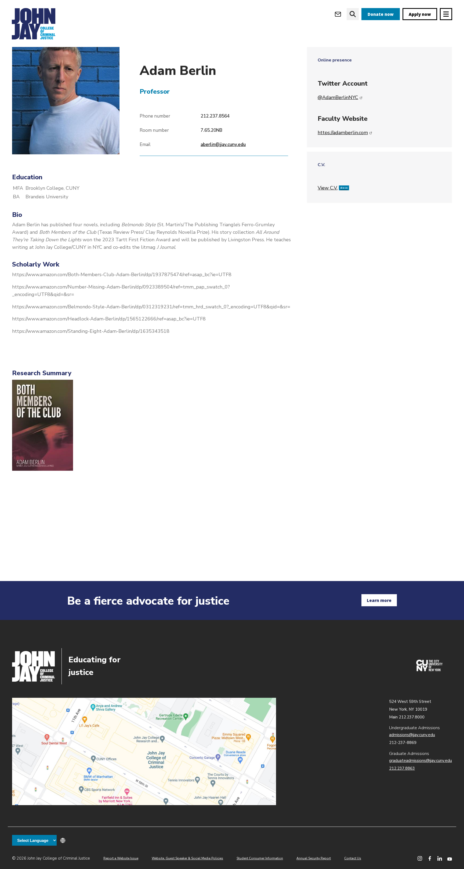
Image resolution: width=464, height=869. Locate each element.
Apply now (420, 14)
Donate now (381, 14)
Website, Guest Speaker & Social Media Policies (187, 858)
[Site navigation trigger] (446, 14)
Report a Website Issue (120, 858)
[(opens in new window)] (429, 670)
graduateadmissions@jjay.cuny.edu (420, 760)
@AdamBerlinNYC (340, 97)
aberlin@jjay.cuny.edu (223, 144)
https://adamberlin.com (345, 132)
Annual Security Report (313, 858)
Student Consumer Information (260, 858)
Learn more (379, 600)
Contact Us (352, 858)
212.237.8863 (402, 768)
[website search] (353, 14)
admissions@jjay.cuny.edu (412, 734)
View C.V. (333, 188)
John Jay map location (144, 751)
